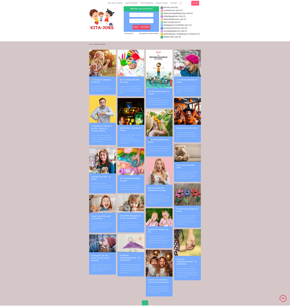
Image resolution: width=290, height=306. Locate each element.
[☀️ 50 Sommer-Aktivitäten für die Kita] (102, 51)
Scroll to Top (283, 298)
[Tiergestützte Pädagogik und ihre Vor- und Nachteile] (130, 196)
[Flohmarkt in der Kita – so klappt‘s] (102, 148)
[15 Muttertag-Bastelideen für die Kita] (187, 184)
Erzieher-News (162, 3)
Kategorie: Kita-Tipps (99, 44)
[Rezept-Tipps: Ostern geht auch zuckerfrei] (102, 196)
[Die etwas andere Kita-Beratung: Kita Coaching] (159, 159)
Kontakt (173, 3)
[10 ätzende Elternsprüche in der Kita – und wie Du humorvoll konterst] (102, 97)
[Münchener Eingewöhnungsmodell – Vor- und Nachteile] (187, 230)
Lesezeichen (128, 33)
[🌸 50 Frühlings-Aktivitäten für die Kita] (130, 51)
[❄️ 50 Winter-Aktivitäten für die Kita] (187, 51)
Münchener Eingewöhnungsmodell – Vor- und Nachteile (187, 261)
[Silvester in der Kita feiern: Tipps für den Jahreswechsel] (159, 251)
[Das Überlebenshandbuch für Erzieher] (159, 51)
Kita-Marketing (147, 3)
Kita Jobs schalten (115, 3)
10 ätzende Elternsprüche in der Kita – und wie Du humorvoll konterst (101, 128)
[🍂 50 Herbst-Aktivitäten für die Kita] (159, 111)
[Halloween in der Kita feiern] (187, 99)
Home (90, 44)
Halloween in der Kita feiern (186, 128)
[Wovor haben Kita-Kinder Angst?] (187, 145)
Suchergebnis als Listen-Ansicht (148, 33)
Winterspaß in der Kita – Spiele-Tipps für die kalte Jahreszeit (100, 258)
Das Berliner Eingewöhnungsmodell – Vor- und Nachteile (130, 258)
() (171, 7)
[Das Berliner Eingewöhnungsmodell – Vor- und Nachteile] (130, 235)
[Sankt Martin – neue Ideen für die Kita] (130, 99)
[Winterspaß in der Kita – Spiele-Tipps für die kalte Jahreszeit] (102, 235)
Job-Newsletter (131, 3)
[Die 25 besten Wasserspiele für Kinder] (130, 149)
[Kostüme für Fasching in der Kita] (159, 209)
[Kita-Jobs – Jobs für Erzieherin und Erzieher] (101, 7)
